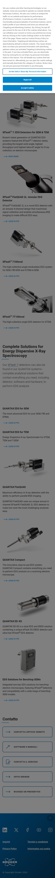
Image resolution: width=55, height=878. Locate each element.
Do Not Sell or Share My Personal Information (27, 71)
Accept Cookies (27, 88)
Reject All (27, 80)
